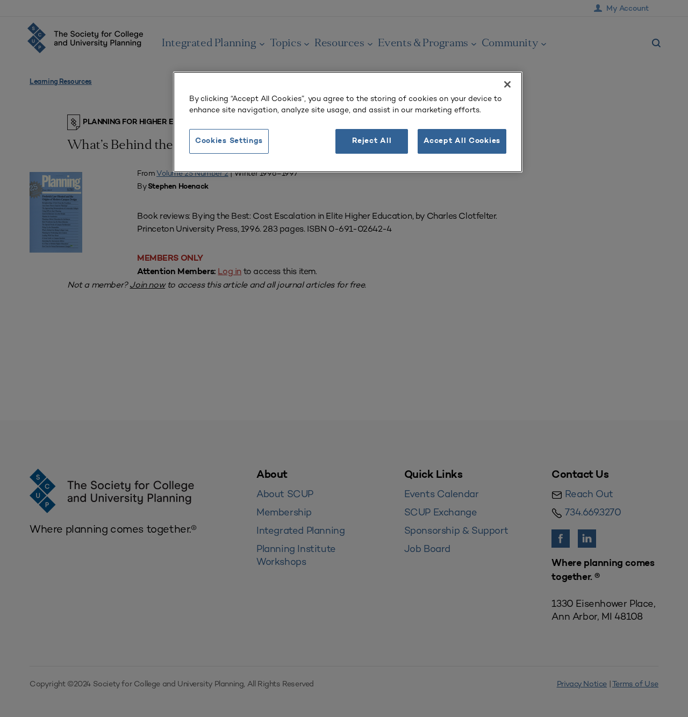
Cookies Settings (229, 141)
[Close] (507, 84)
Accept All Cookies (462, 141)
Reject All (371, 141)
